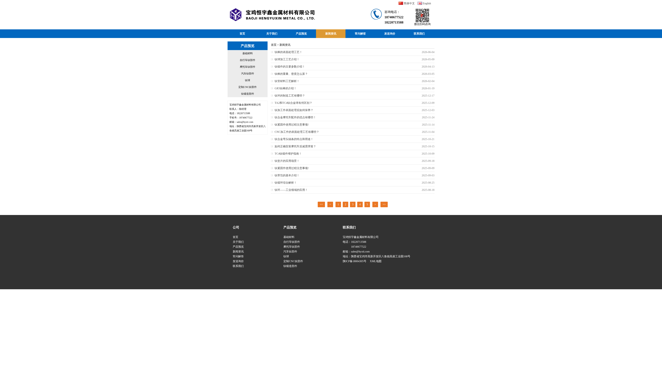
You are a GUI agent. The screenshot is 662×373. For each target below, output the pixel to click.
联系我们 (419, 33)
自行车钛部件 (247, 60)
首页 (242, 33)
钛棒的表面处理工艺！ (288, 52)
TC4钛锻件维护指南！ (288, 153)
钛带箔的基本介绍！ (287, 175)
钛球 (247, 80)
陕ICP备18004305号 (354, 261)
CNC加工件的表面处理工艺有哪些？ (297, 131)
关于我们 (271, 33)
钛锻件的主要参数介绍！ (290, 66)
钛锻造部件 (247, 93)
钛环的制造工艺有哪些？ (290, 95)
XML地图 (376, 261)
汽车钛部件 (247, 73)
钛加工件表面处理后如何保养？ (294, 110)
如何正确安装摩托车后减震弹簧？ (295, 146)
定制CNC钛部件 (247, 87)
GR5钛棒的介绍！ (286, 88)
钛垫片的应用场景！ (287, 160)
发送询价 (389, 33)
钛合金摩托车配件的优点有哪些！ (295, 117)
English (426, 3)
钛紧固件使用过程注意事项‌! (292, 124)
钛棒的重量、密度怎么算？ (291, 73)
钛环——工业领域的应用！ (291, 189)
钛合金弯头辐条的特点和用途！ (294, 139)
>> (384, 204)
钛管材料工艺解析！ (287, 81)
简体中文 (409, 3)
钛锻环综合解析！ (286, 182)
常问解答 (360, 33)
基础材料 (247, 53)
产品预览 (301, 33)
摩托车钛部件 (247, 66)
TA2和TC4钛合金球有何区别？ (293, 102)
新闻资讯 (330, 33)
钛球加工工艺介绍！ (287, 59)
